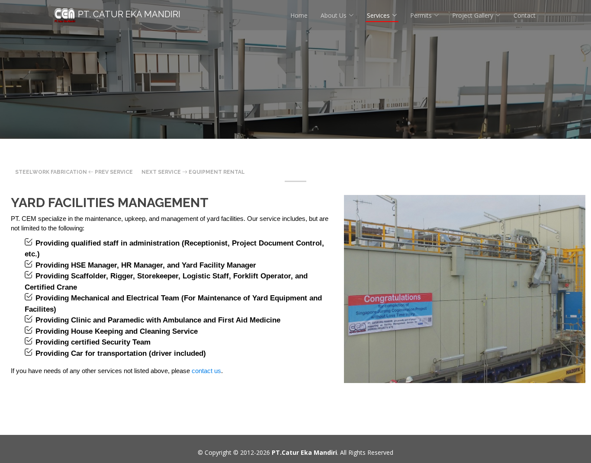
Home (299, 15)
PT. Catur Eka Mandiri (128, 14)
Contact (525, 15)
